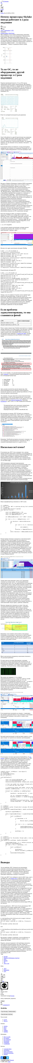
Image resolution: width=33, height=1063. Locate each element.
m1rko (2, 13)
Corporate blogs (7, 1049)
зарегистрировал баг (16, 400)
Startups (6, 1054)
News (5, 1027)
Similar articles (12, 1011)
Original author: (7, 33)
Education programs (8, 1053)
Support (12, 1060)
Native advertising (8, 1051)
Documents (6, 1041)
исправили (3, 401)
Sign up (5, 1021)
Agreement (6, 1042)
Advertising (6, 1050)
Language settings (5, 1060)
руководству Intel (21, 333)
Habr (9, 1061)
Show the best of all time (6, 1014)
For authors (6, 1038)
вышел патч (14, 878)
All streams (6, 1)
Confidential (7, 1043)
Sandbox (6, 1031)
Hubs (5, 1029)
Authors (6, 1030)
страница (5, 374)
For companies (7, 1039)
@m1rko (12, 995)
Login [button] (2, 9)
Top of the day (4, 1011)
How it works (7, 1037)
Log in (5, 1019)
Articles (5, 1026)
